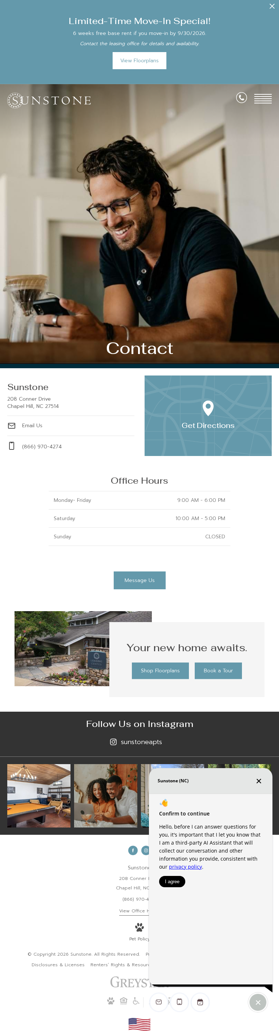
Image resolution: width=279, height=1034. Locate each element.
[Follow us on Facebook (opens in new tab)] (133, 850)
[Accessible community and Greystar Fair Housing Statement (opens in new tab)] (136, 1003)
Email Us (31, 425)
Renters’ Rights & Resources (123, 965)
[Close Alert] (272, 8)
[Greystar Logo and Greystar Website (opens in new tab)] (139, 986)
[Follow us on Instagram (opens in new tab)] (146, 850)
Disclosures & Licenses (58, 965)
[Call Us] (241, 99)
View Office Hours (139, 911)
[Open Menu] (263, 98)
